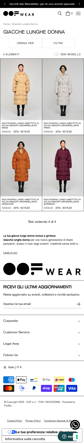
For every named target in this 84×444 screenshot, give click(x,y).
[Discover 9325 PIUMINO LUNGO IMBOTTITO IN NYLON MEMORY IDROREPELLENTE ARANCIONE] (21, 165)
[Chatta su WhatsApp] (75, 425)
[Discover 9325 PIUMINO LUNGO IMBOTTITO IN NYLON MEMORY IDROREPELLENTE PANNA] (63, 89)
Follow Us (10, 355)
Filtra (58, 43)
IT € (19, 367)
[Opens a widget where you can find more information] (68, 437)
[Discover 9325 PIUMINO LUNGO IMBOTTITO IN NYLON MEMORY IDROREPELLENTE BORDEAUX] (63, 165)
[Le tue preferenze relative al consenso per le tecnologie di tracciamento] (77, 437)
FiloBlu (8, 405)
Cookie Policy (14, 420)
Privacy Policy (33, 420)
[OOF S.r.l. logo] (18, 13)
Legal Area (11, 343)
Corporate (10, 321)
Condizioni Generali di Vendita (60, 420)
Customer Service (16, 332)
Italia (11, 367)
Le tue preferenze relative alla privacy (46, 432)
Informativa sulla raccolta (25, 439)
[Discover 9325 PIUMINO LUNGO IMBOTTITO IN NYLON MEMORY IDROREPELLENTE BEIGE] (21, 89)
